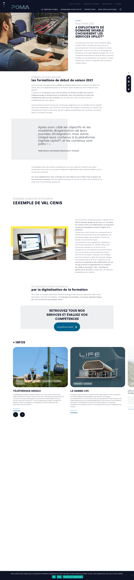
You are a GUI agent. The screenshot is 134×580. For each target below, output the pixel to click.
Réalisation (36, 381)
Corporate (78, 383)
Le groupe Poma (49, 9)
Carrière (118, 4)
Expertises (90, 9)
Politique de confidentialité (73, 577)
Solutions (57, 381)
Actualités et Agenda (91, 4)
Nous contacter (75, 4)
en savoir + (16, 408)
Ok (54, 577)
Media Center (107, 4)
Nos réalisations (107, 9)
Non (59, 577)
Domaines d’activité (71, 9)
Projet (19, 381)
